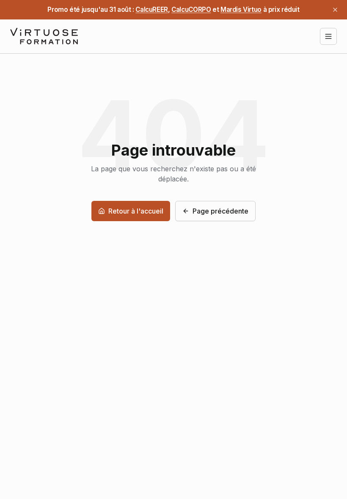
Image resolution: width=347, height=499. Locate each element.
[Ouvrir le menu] (328, 36)
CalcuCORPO (191, 9)
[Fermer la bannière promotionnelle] (335, 10)
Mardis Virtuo (241, 9)
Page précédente (220, 211)
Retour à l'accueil (135, 211)
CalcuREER (151, 9)
